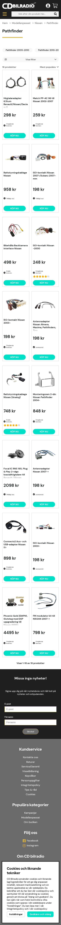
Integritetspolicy (30, 785)
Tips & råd (31, 789)
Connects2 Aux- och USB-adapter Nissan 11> (15, 544)
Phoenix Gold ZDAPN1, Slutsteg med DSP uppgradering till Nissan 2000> (16, 620)
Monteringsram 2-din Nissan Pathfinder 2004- (44, 397)
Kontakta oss (30, 757)
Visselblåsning (30, 771)
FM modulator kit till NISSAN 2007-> (44, 617)
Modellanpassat (21, 23)
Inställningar (16, 914)
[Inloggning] (48, 5)
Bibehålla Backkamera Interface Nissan (16, 247)
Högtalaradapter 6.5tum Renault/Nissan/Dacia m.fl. (16, 102)
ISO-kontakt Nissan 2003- (14, 321)
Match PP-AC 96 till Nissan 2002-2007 (43, 100)
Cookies (30, 794)
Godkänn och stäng (40, 914)
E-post (8, 704)
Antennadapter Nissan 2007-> (41, 470)
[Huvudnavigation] (4, 14)
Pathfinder (53, 23)
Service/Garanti (30, 766)
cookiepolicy (40, 908)
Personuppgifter (30, 780)
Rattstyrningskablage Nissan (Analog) (15, 396)
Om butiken (30, 822)
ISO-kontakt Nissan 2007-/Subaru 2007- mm (44, 175)
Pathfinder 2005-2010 (17, 50)
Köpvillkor (30, 775)
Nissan (38, 23)
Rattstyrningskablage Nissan (15, 174)
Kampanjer (30, 812)
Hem (5, 23)
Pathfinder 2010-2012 (49, 50)
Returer (30, 762)
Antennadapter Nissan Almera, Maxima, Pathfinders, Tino (44, 325)
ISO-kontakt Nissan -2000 (43, 247)
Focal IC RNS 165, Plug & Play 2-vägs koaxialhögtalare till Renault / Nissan (16, 473)
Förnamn (9, 717)
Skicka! (30, 731)
